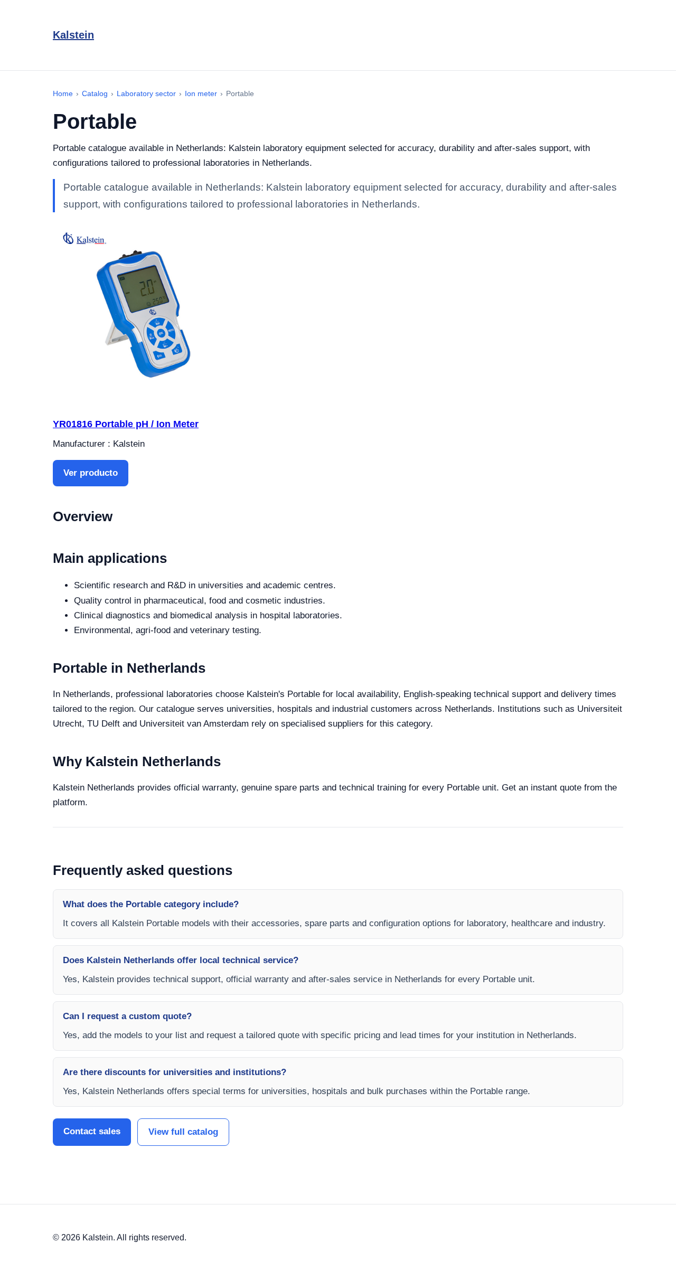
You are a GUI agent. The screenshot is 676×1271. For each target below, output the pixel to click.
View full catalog (183, 1132)
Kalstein (73, 35)
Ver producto (90, 473)
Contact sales (91, 1131)
